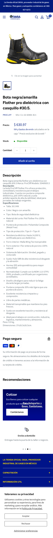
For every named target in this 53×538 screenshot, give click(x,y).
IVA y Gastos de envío (24, 129)
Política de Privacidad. (32, 508)
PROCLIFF (7, 114)
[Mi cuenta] (42, 17)
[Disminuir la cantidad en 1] (17, 150)
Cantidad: (7, 150)
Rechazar (25, 523)
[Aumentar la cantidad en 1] (34, 150)
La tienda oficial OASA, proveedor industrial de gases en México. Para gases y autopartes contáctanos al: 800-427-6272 (26, 6)
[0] (48, 17)
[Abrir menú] (4, 17)
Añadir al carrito (26, 161)
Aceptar (26, 516)
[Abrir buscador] (36, 17)
